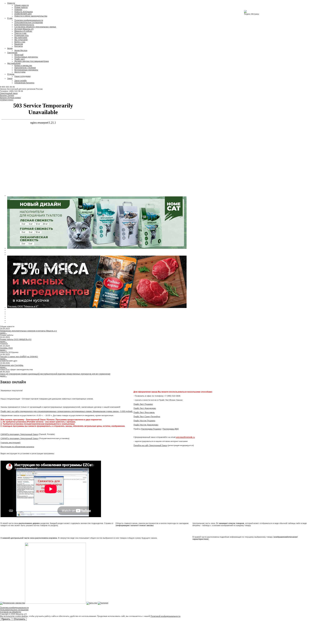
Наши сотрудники (22, 76)
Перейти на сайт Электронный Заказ (150, 445)
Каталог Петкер (7, 95)
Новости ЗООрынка (23, 12)
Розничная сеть (21, 35)
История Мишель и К (23, 29)
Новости (11, 3)
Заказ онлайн (20, 80)
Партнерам (12, 52)
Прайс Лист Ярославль (144, 412)
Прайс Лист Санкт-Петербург (146, 416)
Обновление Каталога (24, 83)
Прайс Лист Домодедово (144, 408)
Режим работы (21, 7)
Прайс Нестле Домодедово (145, 425)
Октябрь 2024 (6, 348)
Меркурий (18, 55)
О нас (10, 18)
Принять (5, 619)
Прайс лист (19, 59)
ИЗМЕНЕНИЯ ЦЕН (23, 14)
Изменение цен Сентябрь (11, 365)
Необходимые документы (26, 57)
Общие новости (21, 5)
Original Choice (6, 100)
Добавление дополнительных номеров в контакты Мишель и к (28, 331)
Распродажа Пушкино (151, 429)
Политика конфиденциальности (28, 20)
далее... (3, 333)
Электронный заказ (9, 93)
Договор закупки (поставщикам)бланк (31, 61)
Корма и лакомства (23, 65)
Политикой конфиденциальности (165, 616)
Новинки (18, 9)
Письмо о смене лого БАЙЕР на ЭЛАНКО (19, 357)
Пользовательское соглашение (28, 22)
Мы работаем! (20, 37)
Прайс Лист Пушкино (143, 404)
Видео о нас (19, 42)
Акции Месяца (20, 50)
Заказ (9, 78)
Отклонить (19, 619)
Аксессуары (19, 72)
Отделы (10, 74)
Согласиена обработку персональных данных (35, 27)
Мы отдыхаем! (21, 40)
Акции (10, 48)
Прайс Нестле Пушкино (144, 421)
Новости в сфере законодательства (30, 16)
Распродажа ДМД (171, 429)
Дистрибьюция (13, 63)
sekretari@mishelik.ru (185, 437)
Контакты (18, 46)
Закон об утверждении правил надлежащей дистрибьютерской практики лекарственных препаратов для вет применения (55, 374)
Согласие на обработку (10, 612)
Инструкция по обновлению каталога (17, 447)
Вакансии (18, 44)
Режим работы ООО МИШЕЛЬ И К (15, 339)
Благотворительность (24, 24)
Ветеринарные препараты (26, 70)
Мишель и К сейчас (23, 31)
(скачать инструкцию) (10, 442)
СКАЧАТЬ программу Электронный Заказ (19, 434)
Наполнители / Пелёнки (25, 68)
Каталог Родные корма (10, 98)
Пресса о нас (20, 33)
